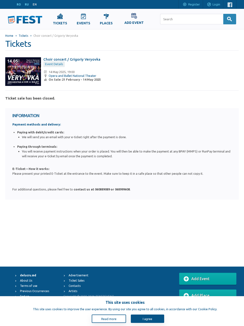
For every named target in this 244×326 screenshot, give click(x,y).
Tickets (23, 35)
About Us (26, 280)
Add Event (200, 279)
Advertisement (78, 275)
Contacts (75, 285)
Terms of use (28, 285)
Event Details (54, 64)
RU (27, 4)
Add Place (200, 295)
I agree (147, 319)
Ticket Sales (76, 280)
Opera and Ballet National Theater (72, 75)
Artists (73, 291)
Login (216, 4)
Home (9, 35)
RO (19, 4)
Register (194, 4)
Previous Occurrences (34, 291)
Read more (109, 319)
